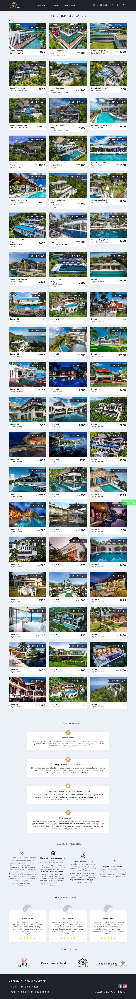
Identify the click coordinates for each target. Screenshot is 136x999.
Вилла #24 (14, 459)
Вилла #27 (95, 424)
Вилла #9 (14, 634)
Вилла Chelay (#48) (99, 200)
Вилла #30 (95, 389)
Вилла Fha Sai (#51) (99, 125)
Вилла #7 (94, 634)
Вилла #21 (14, 494)
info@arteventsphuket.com (34, 991)
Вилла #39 (14, 354)
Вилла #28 (54, 424)
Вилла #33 (14, 389)
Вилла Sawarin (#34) (18, 279)
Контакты (70, 5)
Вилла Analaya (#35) (99, 240)
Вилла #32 (54, 389)
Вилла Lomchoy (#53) (19, 125)
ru (118, 5)
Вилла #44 (95, 279)
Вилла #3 (54, 704)
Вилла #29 (14, 424)
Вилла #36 (95, 354)
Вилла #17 (54, 529)
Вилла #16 (95, 529)
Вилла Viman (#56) (17, 88)
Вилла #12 (14, 599)
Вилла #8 (54, 634)
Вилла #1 (94, 669)
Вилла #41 (95, 319)
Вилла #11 (54, 599)
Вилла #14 (54, 564)
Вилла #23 (54, 459)
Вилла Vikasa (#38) (58, 163)
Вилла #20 (54, 494)
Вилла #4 (14, 704)
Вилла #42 (54, 319)
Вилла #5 (54, 669)
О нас (55, 5)
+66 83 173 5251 (103, 5)
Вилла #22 (95, 459)
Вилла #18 (14, 529)
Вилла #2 (95, 704)
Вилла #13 (95, 564)
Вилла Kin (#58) (16, 51)
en (124, 5)
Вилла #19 (95, 494)
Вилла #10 (95, 599)
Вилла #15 (14, 564)
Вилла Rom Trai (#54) (99, 88)
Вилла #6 (14, 669)
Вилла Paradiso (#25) (18, 200)
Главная (41, 5)
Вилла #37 (54, 354)
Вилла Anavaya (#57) (99, 51)
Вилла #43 (14, 319)
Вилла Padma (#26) (99, 163)
